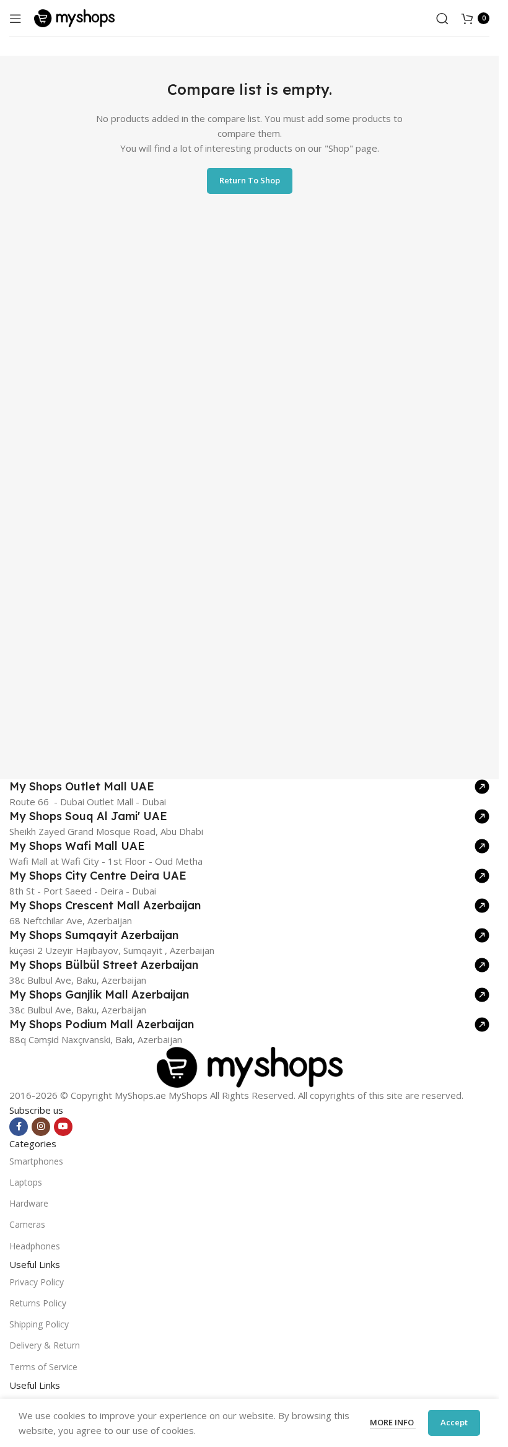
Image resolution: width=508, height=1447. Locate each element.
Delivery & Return (44, 1345)
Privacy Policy (36, 1282)
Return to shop (249, 180)
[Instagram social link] (41, 1126)
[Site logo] (74, 17)
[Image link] (250, 1066)
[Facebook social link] (18, 1126)
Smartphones (36, 1161)
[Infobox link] (249, 786)
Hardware (28, 1203)
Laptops (25, 1182)
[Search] (442, 18)
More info (393, 1422)
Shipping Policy (39, 1324)
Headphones (34, 1246)
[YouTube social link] (63, 1126)
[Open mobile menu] (15, 18)
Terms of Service (43, 1367)
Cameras (27, 1224)
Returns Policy (37, 1303)
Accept (454, 1422)
